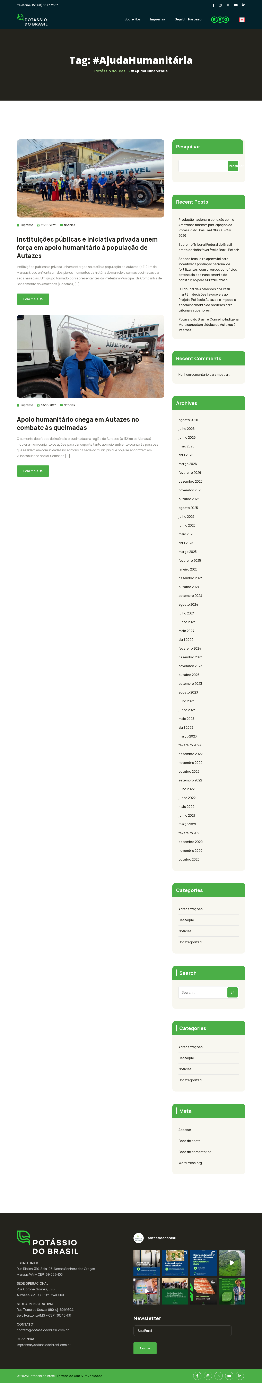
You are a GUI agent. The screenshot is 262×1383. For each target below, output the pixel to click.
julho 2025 (186, 516)
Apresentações (190, 909)
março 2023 (187, 736)
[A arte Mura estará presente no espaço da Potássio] (146, 1263)
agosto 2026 (188, 420)
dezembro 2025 (190, 481)
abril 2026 (185, 455)
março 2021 (187, 824)
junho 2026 (187, 437)
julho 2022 (186, 789)
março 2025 (187, 551)
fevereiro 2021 (189, 833)
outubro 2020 (189, 859)
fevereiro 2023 (189, 745)
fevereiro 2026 (189, 472)
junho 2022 (186, 798)
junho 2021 (186, 815)
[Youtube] (229, 1376)
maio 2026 (186, 446)
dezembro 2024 (190, 578)
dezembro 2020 (190, 841)
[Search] (232, 992)
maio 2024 (186, 631)
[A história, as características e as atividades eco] (175, 1263)
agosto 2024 (188, 604)
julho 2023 (186, 701)
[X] (219, 1376)
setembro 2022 (190, 780)
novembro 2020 (190, 850)
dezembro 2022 (190, 754)
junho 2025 (186, 525)
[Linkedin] (240, 1376)
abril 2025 (185, 543)
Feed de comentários (194, 1152)
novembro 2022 (190, 762)
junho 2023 (186, 710)
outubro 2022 (188, 771)
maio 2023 (186, 718)
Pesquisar (188, 146)
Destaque (186, 920)
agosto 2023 (188, 692)
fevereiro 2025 (189, 560)
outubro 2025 (188, 499)
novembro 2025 (190, 490)
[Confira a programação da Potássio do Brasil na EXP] (203, 1263)
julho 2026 (186, 428)
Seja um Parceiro (188, 19)
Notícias (69, 225)
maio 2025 (186, 534)
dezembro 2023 (190, 657)
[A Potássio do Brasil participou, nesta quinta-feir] (175, 1291)
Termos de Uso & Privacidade (79, 1376)
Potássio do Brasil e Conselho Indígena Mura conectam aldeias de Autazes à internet (208, 324)
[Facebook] (197, 1376)
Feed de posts (189, 1141)
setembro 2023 (190, 683)
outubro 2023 (188, 674)
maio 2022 (186, 806)
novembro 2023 (190, 666)
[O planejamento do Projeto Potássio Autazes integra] (232, 1291)
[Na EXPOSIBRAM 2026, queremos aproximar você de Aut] (232, 1263)
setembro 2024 (190, 595)
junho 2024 (187, 622)
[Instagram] (208, 1376)
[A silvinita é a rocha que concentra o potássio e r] (203, 1291)
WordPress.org (190, 1163)
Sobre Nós (132, 19)
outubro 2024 (189, 587)
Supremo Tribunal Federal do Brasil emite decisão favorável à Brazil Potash (208, 247)
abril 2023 (185, 727)
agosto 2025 (188, 507)
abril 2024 (185, 639)
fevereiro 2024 (189, 648)
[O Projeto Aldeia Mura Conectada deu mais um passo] (146, 1291)
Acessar (184, 1129)
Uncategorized (190, 942)
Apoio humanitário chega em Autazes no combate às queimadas (78, 423)
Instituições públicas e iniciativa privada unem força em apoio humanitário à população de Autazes (87, 247)
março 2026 (187, 464)
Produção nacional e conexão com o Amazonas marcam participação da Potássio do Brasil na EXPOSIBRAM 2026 (206, 227)
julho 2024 (186, 613)
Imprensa (157, 19)
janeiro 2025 (188, 569)
